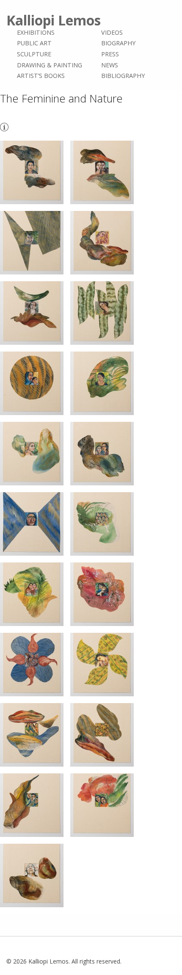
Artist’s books (41, 76)
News (109, 65)
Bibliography (123, 76)
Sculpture (34, 54)
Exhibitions (36, 32)
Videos (112, 32)
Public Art (34, 43)
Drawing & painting (49, 65)
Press (110, 54)
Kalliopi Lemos (53, 20)
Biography (118, 43)
